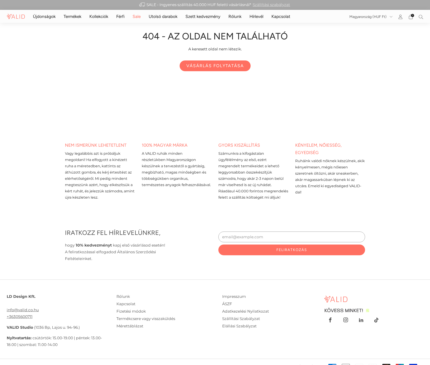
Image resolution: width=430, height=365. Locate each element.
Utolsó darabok (163, 16)
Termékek (72, 16)
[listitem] (215, 5)
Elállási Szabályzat (239, 326)
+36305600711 (19, 316)
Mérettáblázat (129, 326)
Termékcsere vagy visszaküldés (145, 318)
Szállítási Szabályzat (241, 318)
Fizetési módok (131, 311)
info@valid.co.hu (23, 309)
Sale (137, 16)
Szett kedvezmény (202, 16)
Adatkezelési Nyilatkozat (245, 311)
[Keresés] (421, 17)
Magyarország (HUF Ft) (368, 17)
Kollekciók (98, 16)
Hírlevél (256, 16)
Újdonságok (44, 16)
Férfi (120, 16)
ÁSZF (227, 303)
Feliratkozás (291, 250)
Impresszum (234, 296)
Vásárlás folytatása (215, 65)
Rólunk (234, 16)
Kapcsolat (280, 16)
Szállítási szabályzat (271, 4)
